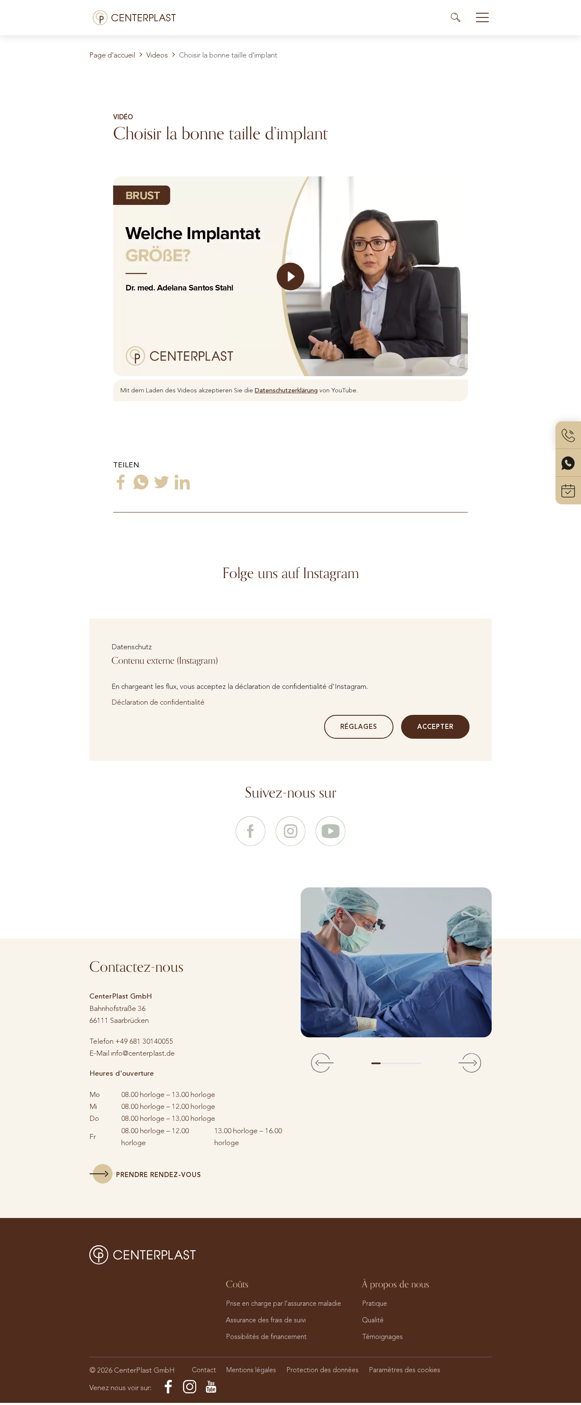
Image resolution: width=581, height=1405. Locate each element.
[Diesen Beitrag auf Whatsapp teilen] (141, 482)
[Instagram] (190, 1387)
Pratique (374, 1303)
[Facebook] (168, 1387)
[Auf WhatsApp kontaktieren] (568, 463)
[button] (322, 1063)
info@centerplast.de (143, 1053)
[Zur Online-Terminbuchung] (568, 490)
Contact (204, 1370)
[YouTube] (211, 1387)
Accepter (435, 727)
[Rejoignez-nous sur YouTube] (330, 832)
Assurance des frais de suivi (266, 1320)
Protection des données (322, 1370)
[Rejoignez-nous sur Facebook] (250, 832)
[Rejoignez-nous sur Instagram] (290, 832)
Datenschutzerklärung (286, 390)
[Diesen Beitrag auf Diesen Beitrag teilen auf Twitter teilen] (161, 482)
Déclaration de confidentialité (158, 702)
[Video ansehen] (291, 276)
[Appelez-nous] (568, 435)
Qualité (373, 1320)
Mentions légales (251, 1370)
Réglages (358, 727)
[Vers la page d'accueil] (134, 17)
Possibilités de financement (266, 1337)
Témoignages (382, 1337)
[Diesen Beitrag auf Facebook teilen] (120, 482)
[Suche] (459, 17)
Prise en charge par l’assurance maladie (283, 1303)
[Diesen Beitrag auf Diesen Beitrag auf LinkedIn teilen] (182, 482)
